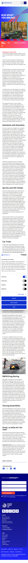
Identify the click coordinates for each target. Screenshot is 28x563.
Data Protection (6, 541)
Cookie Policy (5, 544)
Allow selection (14, 302)
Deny (14, 306)
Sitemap (4, 543)
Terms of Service (20, 495)
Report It (4, 538)
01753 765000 (6, 528)
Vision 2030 (5, 535)
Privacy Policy (12, 496)
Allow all (14, 298)
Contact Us (4, 536)
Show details (21, 294)
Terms (3, 539)
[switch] (25, 281)
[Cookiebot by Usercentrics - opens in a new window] (21, 255)
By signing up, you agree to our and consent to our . (14, 496)
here (3, 56)
